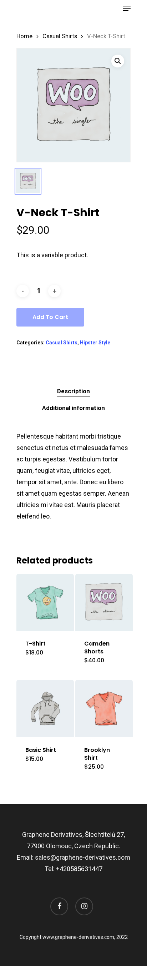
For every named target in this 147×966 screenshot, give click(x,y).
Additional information (73, 407)
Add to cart (50, 317)
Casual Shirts (59, 36)
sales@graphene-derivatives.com (82, 857)
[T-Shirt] (45, 602)
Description (73, 391)
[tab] (73, 391)
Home (24, 36)
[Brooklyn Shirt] (104, 708)
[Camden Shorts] (104, 602)
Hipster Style (95, 342)
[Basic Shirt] (45, 708)
